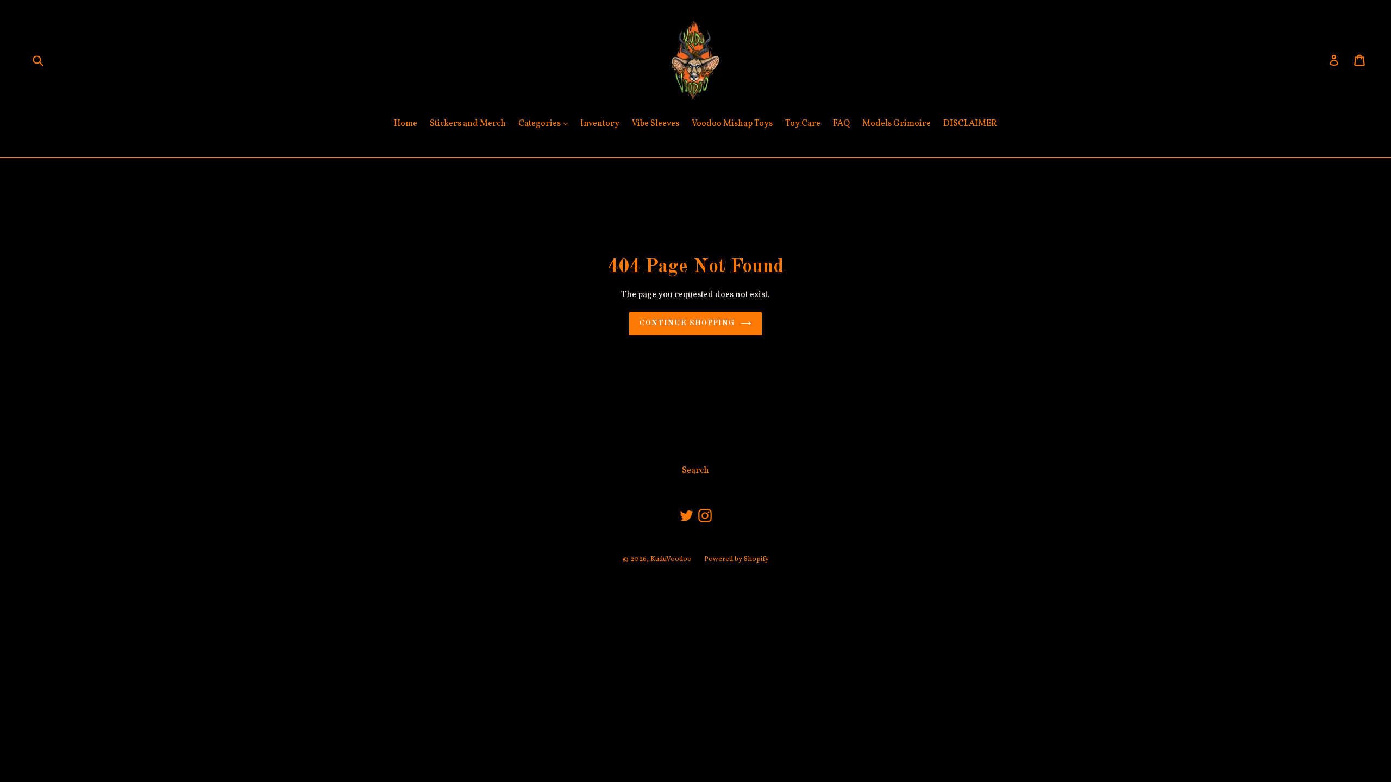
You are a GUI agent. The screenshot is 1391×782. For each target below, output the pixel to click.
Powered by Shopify (736, 559)
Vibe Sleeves (655, 124)
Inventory (599, 124)
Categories (545, 123)
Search (695, 471)
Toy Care (802, 124)
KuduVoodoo (671, 559)
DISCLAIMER (970, 124)
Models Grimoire (896, 124)
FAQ (841, 124)
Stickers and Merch (468, 124)
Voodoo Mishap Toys (732, 124)
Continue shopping (687, 323)
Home (405, 124)
